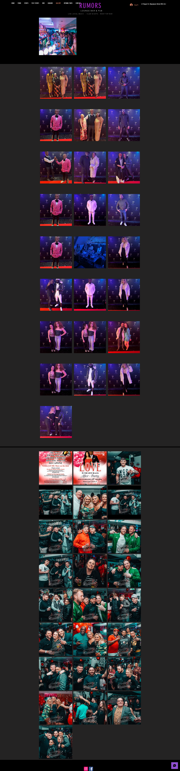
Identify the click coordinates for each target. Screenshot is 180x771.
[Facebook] (91, 769)
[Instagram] (86, 769)
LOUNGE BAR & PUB (91, 11)
